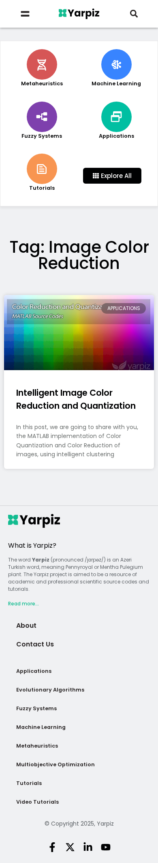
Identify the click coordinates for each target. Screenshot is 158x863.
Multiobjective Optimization (55, 764)
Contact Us (35, 644)
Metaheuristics (37, 745)
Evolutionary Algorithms (50, 689)
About (26, 625)
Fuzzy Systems (36, 708)
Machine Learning (41, 727)
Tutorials (29, 783)
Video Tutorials (37, 801)
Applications (33, 671)
